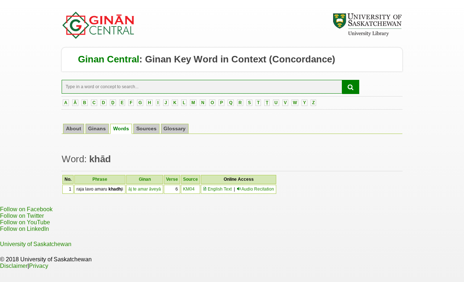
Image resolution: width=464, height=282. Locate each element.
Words (121, 128)
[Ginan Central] (98, 37)
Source (190, 179)
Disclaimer (14, 266)
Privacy (38, 266)
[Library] (367, 35)
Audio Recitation (257, 189)
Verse (172, 179)
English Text (219, 189)
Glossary (174, 128)
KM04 (189, 189)
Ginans (97, 128)
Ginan (145, 179)
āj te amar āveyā (144, 189)
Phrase (99, 179)
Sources (146, 128)
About (73, 128)
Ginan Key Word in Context (205, 59)
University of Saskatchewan (35, 244)
